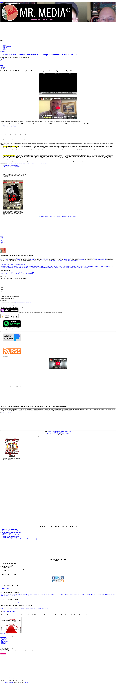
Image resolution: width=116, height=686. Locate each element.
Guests (4, 45)
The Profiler (32, 259)
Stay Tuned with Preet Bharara (9, 529)
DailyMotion (2, 602)
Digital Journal (40, 594)
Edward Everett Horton (33, 266)
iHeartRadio (52, 594)
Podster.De (3, 595)
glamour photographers (66, 266)
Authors (5, 264)
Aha (1, 594)
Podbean (71, 594)
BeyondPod (8, 594)
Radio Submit (8, 595)
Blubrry (30, 594)
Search (1, 2)
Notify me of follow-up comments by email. (10, 296)
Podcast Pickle (88, 594)
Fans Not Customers (83, 258)
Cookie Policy (26, 652)
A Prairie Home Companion (5, 266)
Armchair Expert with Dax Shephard (11, 536)
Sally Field (51, 267)
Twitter (16, 163)
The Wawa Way (51, 258)
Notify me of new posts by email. (8, 298)
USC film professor (84, 267)
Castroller (35, 594)
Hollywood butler (91, 266)
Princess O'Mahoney (45, 267)
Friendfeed (17, 608)
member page (52, 260)
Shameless (56, 267)
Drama (12, 264)
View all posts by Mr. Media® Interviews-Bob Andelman (67, 260)
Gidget (60, 266)
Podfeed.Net (107, 594)
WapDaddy (16, 602)
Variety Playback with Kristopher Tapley (12, 532)
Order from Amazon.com (39, 163)
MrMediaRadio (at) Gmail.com (9, 611)
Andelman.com (6, 47)
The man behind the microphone (62, 436)
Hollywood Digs (98, 266)
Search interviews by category (6, 307)
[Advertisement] (58, 31)
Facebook (12, 163)
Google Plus (22, 608)
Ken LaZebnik (32, 267)
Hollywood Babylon (84, 266)
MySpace (32, 608)
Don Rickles (26, 266)
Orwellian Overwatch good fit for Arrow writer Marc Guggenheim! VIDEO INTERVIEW (17, 272)
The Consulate (17, 259)
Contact (4, 44)
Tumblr (43, 608)
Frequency (8, 602)
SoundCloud (20, 595)
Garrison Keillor (55, 266)
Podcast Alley (76, 594)
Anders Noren (25, 682)
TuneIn (33, 595)
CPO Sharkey (20, 266)
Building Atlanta (66, 258)
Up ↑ (1, 684)
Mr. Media (5, 42)
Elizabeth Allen (41, 266)
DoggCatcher (46, 594)
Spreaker (25, 595)
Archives (2, 648)
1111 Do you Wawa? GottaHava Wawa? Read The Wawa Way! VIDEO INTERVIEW (17, 273)
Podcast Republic (101, 594)
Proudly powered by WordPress (6, 682)
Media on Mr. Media (7, 46)
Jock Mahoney (26, 267)
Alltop (4, 594)
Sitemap (4, 48)
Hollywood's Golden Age (18, 267)
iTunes (57, 594)
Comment (2, 287)
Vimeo (12, 602)
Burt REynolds (14, 266)
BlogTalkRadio (26, 594)
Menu (2, 40)
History (4, 49)
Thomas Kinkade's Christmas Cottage (73, 267)
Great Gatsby (73, 266)
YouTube (20, 163)
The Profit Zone (67, 259)
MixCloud (61, 594)
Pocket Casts (66, 594)
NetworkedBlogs (37, 608)
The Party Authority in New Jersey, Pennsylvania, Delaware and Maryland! (62, 216)
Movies (23, 264)
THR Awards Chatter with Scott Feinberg (12, 535)
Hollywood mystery (9, 267)
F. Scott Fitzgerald (48, 266)
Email (1, 291)
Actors (1, 264)
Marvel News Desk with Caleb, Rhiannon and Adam (15, 531)
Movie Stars (19, 264)
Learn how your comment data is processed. (23, 302)
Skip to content (3, 1)
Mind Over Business (4, 259)
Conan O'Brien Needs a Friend (9, 537)
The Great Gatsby (61, 267)
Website (8, 163)
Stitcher (29, 595)
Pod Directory (94, 594)
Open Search (2, 51)
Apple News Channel (4, 588)
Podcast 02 (82, 594)
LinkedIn (28, 163)
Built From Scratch (44, 259)
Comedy (8, 264)
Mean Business (82, 259)
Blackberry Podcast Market (17, 594)
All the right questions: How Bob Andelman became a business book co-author (58, 433)
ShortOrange (14, 595)
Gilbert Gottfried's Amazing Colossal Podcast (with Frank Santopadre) (19, 539)
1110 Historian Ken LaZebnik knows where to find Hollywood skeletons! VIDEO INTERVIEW (39, 54)
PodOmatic (113, 594)
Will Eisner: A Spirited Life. (100, 259)
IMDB (24, 163)
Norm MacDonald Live (7, 533)
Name (2, 289)
